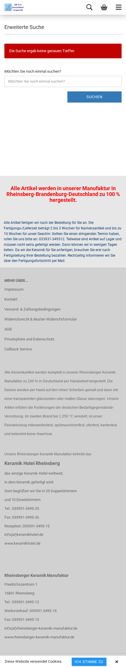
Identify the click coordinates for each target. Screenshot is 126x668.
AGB (8, 329)
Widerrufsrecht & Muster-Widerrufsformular (40, 319)
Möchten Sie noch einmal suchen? (32, 71)
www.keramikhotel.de (22, 543)
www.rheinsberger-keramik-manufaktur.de (39, 637)
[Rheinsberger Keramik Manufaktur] (11, 7)
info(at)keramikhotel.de (23, 534)
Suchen (94, 97)
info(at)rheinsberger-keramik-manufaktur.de (40, 628)
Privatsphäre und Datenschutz (29, 339)
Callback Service (18, 349)
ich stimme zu (89, 662)
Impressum (13, 289)
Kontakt (10, 299)
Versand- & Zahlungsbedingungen (32, 309)
